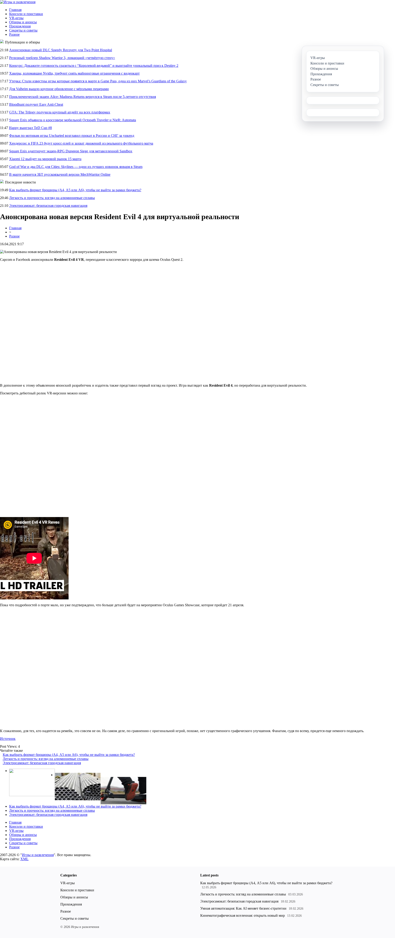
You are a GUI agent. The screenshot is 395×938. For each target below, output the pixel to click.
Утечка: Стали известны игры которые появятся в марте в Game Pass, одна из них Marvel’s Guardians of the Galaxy (98, 81)
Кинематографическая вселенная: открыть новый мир (242, 915)
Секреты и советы (23, 30)
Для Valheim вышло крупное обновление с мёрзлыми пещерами (59, 89)
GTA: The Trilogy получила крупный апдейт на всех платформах (59, 112)
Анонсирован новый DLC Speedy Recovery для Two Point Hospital (60, 50)
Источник (8, 739)
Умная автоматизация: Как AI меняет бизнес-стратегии (243, 908)
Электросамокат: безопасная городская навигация (48, 206)
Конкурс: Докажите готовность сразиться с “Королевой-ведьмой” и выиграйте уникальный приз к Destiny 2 (93, 65)
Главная (15, 10)
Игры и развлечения (38, 855)
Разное (14, 34)
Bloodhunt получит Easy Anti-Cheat (36, 104)
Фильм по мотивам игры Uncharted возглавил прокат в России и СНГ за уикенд (71, 135)
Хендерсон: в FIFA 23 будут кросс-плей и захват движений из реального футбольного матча (81, 143)
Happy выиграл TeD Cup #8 (30, 128)
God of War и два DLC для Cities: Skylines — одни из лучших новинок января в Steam (75, 167)
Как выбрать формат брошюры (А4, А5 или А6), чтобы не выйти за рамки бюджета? (75, 190)
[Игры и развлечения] (17, 2)
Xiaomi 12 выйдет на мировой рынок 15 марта (45, 159)
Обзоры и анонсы (23, 22)
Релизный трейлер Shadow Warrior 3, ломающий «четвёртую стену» (62, 58)
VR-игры (16, 18)
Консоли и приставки (26, 14)
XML (24, 859)
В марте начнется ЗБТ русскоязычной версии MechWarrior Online (59, 174)
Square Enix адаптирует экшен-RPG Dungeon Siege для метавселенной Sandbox (70, 151)
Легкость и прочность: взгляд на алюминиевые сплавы (52, 198)
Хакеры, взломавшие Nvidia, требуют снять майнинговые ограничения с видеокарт (74, 73)
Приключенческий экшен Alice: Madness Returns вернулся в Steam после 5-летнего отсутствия (82, 97)
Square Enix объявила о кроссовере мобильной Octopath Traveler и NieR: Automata (72, 120)
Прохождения (20, 26)
